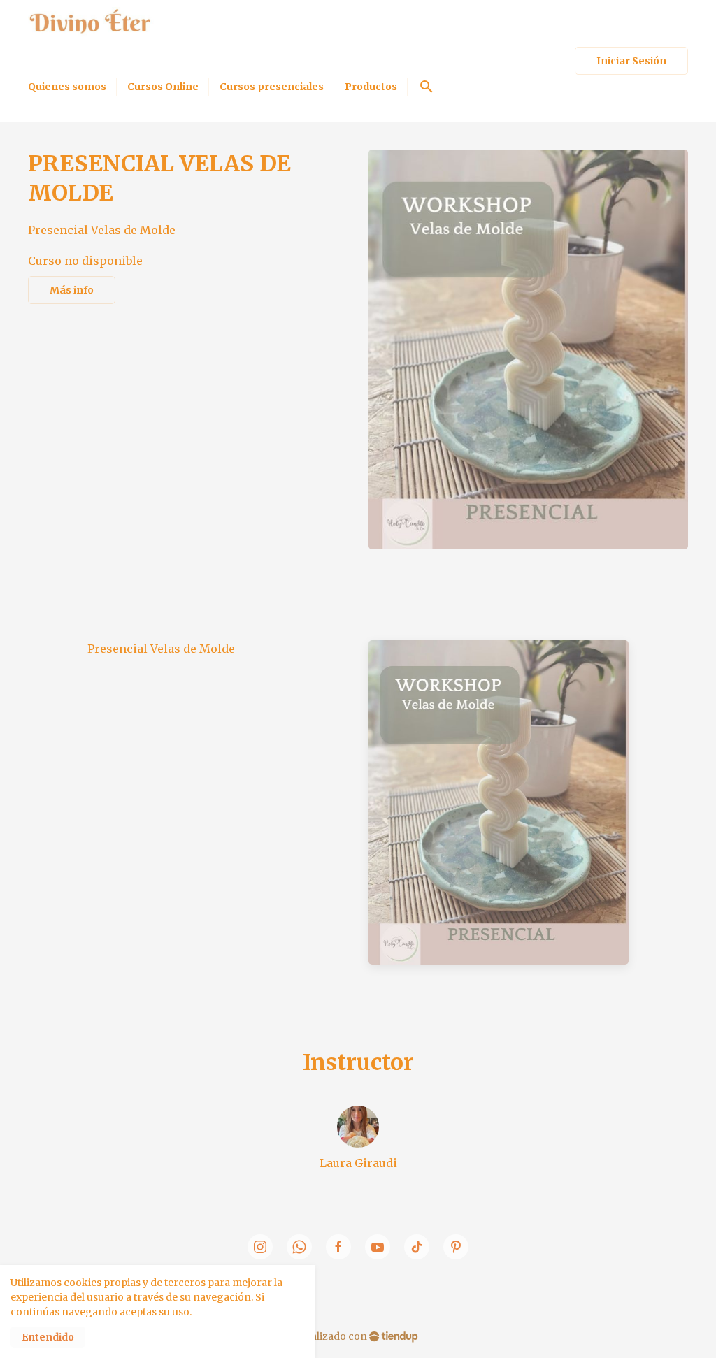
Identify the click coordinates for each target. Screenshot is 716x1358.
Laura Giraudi (358, 1163)
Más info (72, 290)
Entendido (48, 1337)
